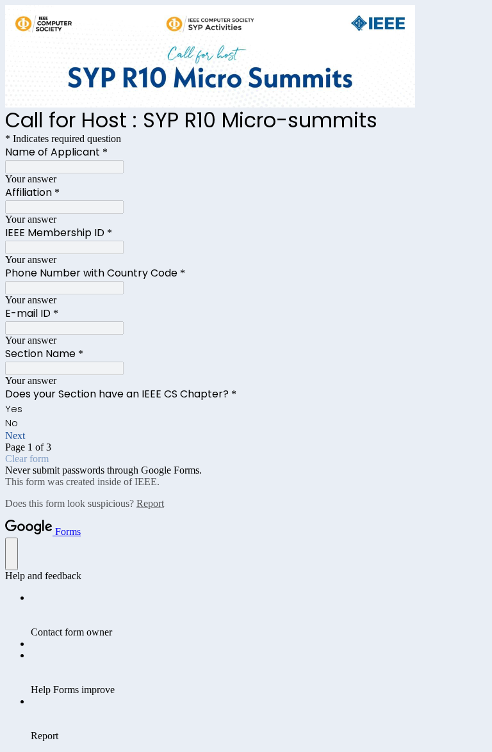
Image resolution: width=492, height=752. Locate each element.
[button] (246, 436)
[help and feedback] (11, 554)
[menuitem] (259, 615)
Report (150, 503)
